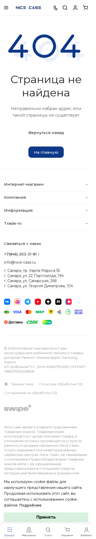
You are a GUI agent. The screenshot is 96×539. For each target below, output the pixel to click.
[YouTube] (38, 302)
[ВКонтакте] (7, 302)
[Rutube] (58, 302)
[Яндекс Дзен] (48, 302)
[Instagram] (17, 302)
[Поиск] (65, 7)
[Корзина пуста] (85, 7)
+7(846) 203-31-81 (20, 254)
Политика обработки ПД (60, 384)
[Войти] (75, 7)
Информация (18, 210)
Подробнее (30, 505)
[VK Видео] (69, 302)
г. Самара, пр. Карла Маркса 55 (32, 270)
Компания (15, 197)
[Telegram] (28, 302)
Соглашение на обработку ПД (30, 393)
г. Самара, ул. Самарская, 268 (30, 280)
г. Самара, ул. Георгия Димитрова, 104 (38, 286)
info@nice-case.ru (20, 262)
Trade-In (13, 223)
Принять (46, 517)
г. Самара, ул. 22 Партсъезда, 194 (34, 275)
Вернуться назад (46, 132)
